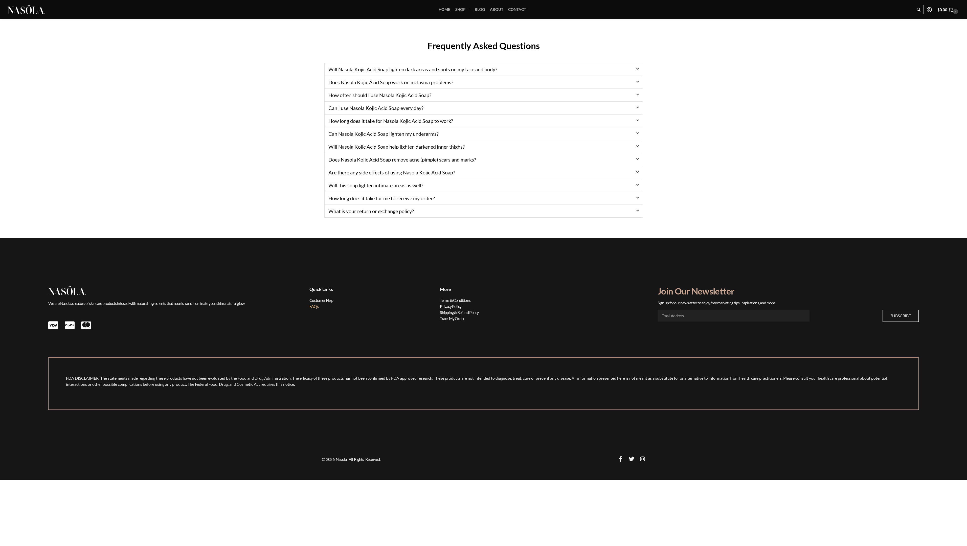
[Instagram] (642, 459)
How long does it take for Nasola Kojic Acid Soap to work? (390, 121)
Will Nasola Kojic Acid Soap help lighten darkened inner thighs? (396, 147)
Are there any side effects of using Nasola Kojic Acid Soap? (391, 172)
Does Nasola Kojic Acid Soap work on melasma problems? (390, 82)
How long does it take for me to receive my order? (381, 198)
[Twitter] (631, 459)
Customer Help (321, 300)
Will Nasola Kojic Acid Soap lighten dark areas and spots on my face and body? (412, 69)
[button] (948, 9)
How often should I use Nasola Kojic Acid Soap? (379, 95)
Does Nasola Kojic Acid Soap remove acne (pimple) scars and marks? (402, 159)
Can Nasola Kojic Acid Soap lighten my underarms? (383, 134)
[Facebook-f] (620, 459)
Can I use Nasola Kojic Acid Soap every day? (375, 108)
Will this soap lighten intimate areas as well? (375, 185)
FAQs (314, 306)
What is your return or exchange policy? (371, 211)
